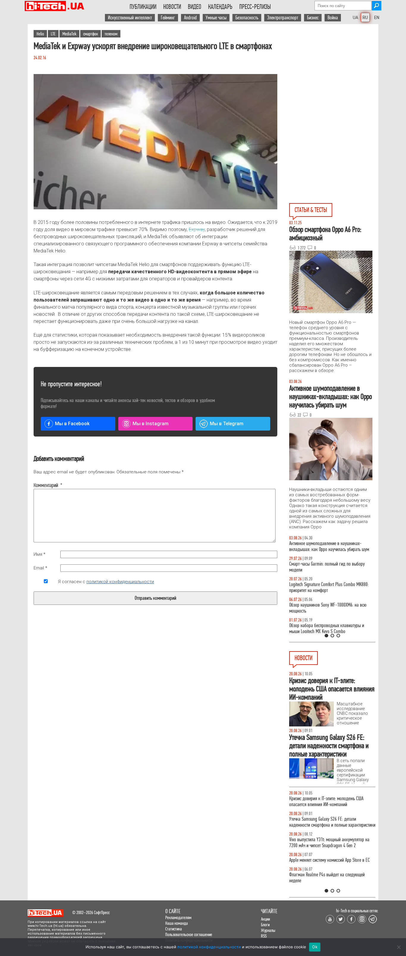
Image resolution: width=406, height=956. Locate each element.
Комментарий (46, 485)
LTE (53, 34)
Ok (314, 946)
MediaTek (69, 34)
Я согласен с (106, 581)
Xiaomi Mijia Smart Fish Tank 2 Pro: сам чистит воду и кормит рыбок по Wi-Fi (328, 837)
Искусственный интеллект (130, 18)
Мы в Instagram (151, 423)
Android (190, 18)
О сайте (172, 911)
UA (355, 17)
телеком (111, 34)
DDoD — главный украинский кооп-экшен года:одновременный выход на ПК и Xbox (326, 878)
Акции (265, 919)
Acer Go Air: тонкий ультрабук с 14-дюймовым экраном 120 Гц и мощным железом (329, 816)
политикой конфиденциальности (120, 581)
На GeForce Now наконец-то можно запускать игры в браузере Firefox (329, 857)
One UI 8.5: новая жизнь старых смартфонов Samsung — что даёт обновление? (327, 546)
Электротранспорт (282, 18)
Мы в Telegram (226, 423)
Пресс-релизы (255, 7)
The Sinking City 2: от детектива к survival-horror (331, 798)
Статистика (173, 929)
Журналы (268, 930)
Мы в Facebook (72, 423)
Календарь (220, 7)
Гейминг (168, 18)
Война (333, 18)
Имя (39, 554)
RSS (264, 936)
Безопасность (246, 18)
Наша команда (176, 923)
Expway (197, 229)
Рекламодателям (178, 917)
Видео (194, 7)
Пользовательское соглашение (188, 934)
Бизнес (313, 18)
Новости (172, 7)
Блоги (265, 924)
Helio (40, 34)
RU (365, 17)
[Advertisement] (333, 77)
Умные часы (216, 18)
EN (376, 17)
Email (40, 568)
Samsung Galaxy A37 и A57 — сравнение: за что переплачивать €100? (331, 608)
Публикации (143, 7)
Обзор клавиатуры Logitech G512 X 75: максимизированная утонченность (322, 567)
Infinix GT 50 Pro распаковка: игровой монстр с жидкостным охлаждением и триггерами (330, 587)
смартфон (90, 34)
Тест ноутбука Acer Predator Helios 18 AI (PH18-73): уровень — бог (329, 628)
